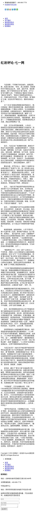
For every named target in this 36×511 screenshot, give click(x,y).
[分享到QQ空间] (8, 9)
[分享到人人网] (15, 9)
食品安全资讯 (9, 24)
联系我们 (8, 26)
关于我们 (8, 20)
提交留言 (4, 509)
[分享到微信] (17, 9)
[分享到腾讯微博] (12, 9)
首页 (6, 18)
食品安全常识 (9, 22)
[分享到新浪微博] (10, 9)
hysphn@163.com (10, 4)
